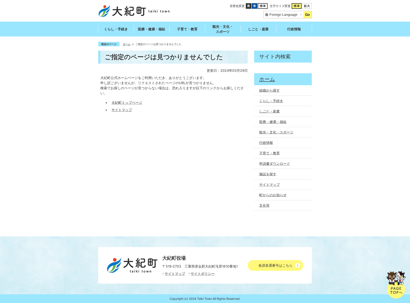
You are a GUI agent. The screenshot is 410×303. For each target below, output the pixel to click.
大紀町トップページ (126, 102)
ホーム (126, 44)
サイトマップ (121, 110)
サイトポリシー (203, 273)
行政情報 (294, 29)
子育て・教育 (187, 29)
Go (307, 14)
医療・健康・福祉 (151, 29)
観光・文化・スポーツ (222, 29)
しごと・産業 (258, 29)
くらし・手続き (116, 29)
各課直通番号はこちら (275, 265)
